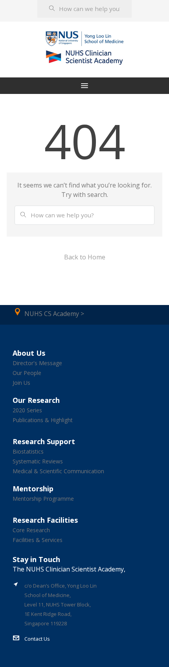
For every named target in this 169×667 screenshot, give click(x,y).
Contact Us (37, 638)
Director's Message (37, 363)
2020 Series (27, 410)
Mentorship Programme (43, 498)
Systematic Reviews (38, 461)
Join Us (21, 382)
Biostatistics (28, 451)
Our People (27, 373)
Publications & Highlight (43, 420)
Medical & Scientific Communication (58, 471)
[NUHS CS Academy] (84, 38)
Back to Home (84, 257)
